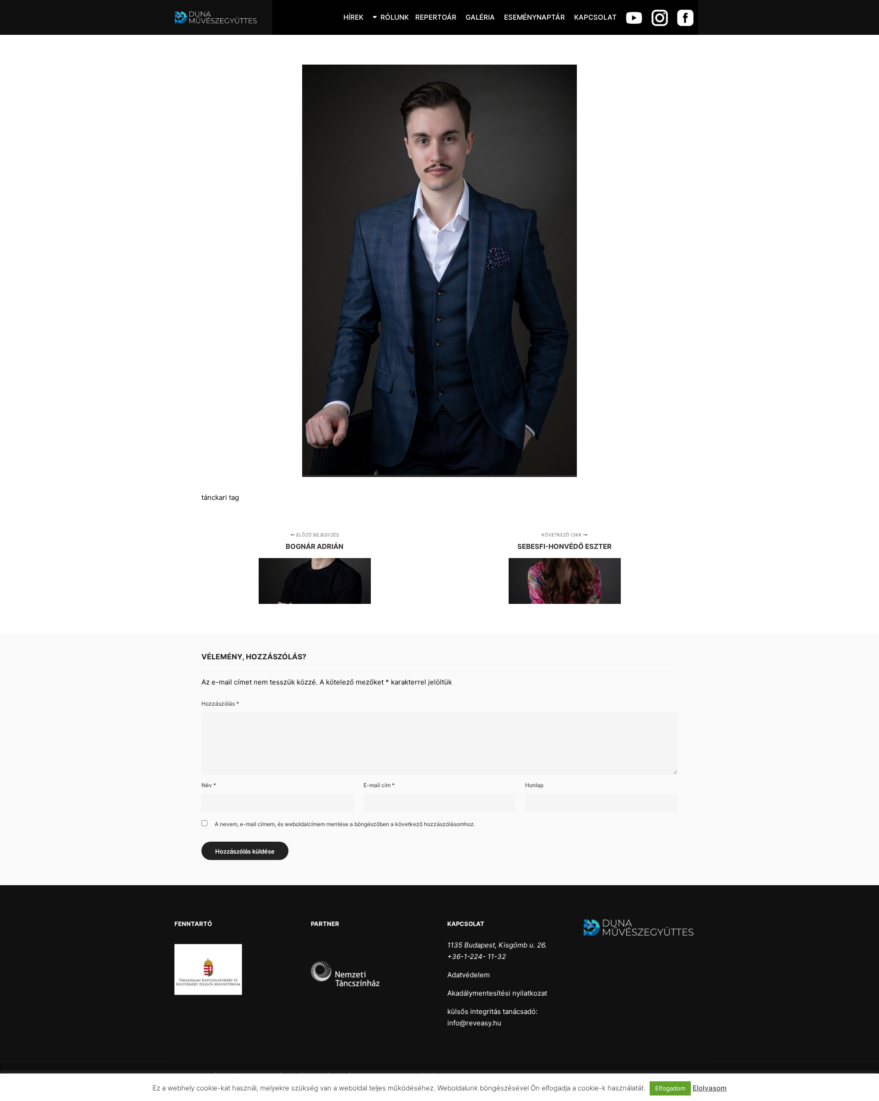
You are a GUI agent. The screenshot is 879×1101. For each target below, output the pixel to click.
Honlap (534, 785)
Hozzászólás (220, 703)
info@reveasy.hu (474, 1023)
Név (208, 785)
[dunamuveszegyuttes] (220, 17)
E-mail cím (379, 785)
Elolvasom (710, 1088)
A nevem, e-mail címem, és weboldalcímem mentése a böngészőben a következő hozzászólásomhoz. (345, 824)
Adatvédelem (468, 974)
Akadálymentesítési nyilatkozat (497, 993)
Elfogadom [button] (670, 1088)
